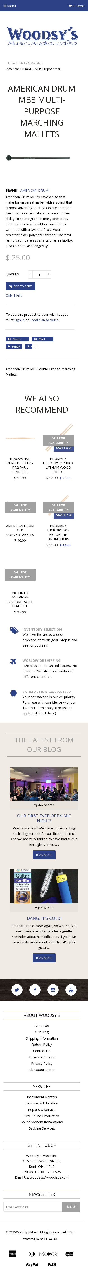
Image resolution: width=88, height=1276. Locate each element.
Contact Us (41, 1050)
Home (11, 63)
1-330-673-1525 (48, 1172)
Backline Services (42, 1128)
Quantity (12, 273)
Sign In (19, 320)
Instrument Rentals (42, 1097)
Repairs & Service (42, 1109)
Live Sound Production (42, 1116)
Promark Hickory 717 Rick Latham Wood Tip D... (58, 465)
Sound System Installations (42, 1122)
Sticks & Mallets (30, 63)
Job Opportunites (41, 1069)
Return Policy (42, 1044)
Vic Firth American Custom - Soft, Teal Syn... (20, 599)
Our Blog (42, 1032)
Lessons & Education (41, 1103)
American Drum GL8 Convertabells (20, 530)
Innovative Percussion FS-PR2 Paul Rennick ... (20, 465)
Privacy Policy (41, 1063)
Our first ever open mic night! (44, 818)
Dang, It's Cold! (44, 918)
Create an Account (44, 320)
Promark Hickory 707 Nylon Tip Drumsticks (58, 532)
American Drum (34, 190)
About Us (42, 1025)
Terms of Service (41, 1057)
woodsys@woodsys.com (49, 1177)
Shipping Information (42, 1038)
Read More (44, 855)
